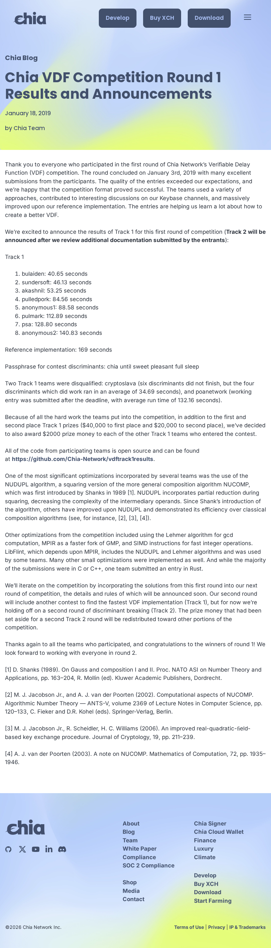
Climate (204, 857)
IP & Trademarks (247, 927)
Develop (118, 18)
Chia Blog (21, 57)
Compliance (139, 857)
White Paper (140, 848)
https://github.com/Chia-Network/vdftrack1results (82, 459)
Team (130, 840)
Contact (133, 899)
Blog (129, 831)
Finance (205, 840)
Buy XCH (162, 18)
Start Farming (213, 900)
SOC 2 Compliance (148, 865)
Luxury (203, 848)
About (131, 823)
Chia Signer (210, 823)
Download (209, 18)
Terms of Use (189, 927)
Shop (130, 882)
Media (131, 891)
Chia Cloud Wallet (219, 831)
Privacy (216, 927)
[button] (247, 18)
